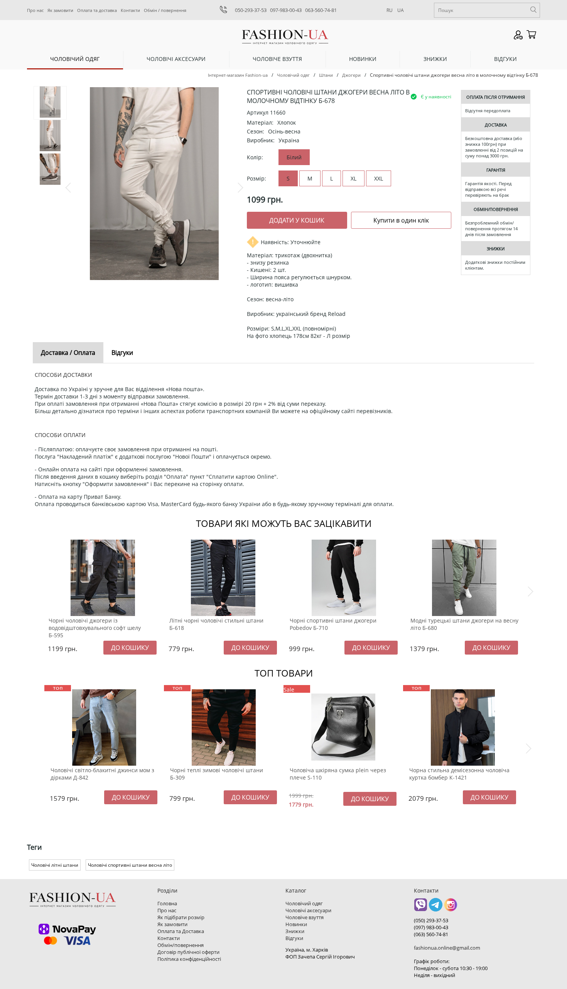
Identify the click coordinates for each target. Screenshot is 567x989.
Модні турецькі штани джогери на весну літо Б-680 (464, 624)
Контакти (130, 10)
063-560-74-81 (321, 10)
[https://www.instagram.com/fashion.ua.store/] (450, 907)
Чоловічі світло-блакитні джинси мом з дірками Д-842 (102, 773)
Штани (326, 75)
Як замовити (60, 10)
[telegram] (435, 907)
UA (400, 10)
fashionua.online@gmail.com (447, 947)
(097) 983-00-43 (431, 927)
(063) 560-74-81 (431, 934)
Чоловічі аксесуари (176, 58)
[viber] (420, 907)
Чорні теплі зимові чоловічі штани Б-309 (216, 773)
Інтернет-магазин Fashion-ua (238, 75)
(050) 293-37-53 (431, 920)
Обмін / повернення (165, 10)
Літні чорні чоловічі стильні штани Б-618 (216, 624)
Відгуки (505, 58)
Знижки (435, 58)
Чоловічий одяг (75, 58)
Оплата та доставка (97, 10)
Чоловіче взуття (277, 58)
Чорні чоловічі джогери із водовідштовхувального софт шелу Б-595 (95, 628)
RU (389, 10)
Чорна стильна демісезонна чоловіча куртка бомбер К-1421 (459, 773)
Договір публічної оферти (188, 951)
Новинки (362, 58)
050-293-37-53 (251, 10)
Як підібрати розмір (180, 917)
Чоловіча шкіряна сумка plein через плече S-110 (338, 773)
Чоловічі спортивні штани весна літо (130, 865)
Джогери (351, 75)
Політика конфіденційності (189, 958)
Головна (167, 903)
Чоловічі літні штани (54, 865)
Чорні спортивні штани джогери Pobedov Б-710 (333, 624)
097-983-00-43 (286, 10)
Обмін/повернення (180, 945)
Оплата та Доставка (180, 931)
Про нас (35, 10)
